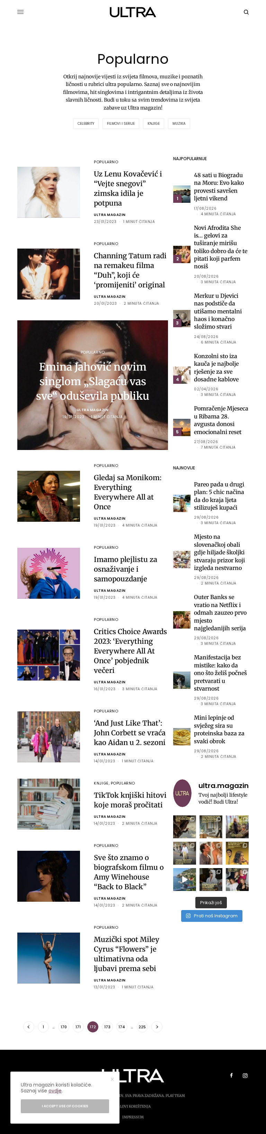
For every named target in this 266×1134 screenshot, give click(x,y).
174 (121, 1027)
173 (107, 1027)
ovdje (55, 1090)
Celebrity (86, 123)
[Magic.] (237, 826)
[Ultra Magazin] (133, 12)
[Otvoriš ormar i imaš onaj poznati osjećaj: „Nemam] (184, 853)
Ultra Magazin (110, 214)
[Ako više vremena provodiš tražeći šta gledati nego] (184, 826)
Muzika (179, 123)
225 (142, 1027)
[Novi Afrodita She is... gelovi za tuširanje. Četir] (237, 879)
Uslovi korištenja (133, 1106)
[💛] (184, 879)
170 (64, 1027)
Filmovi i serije (121, 123)
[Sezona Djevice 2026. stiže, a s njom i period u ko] (211, 879)
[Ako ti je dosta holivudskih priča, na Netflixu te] (237, 853)
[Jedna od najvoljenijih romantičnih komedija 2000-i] (211, 853)
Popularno (106, 162)
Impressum (133, 1117)
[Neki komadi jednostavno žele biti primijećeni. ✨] (211, 826)
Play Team (175, 1095)
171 (78, 1027)
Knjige (154, 123)
